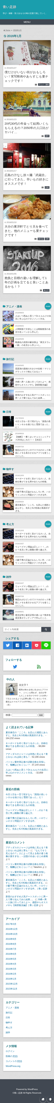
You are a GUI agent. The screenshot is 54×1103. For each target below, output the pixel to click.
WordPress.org (13, 1066)
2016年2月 (11, 974)
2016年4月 (11, 964)
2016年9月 (11, 939)
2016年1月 (17, 30)
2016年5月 (11, 959)
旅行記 (40, 239)
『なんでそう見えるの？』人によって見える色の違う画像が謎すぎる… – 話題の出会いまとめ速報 (27, 853)
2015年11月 (11, 988)
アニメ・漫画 (44, 84)
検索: (8, 715)
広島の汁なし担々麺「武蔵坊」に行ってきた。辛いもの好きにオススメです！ (27, 179)
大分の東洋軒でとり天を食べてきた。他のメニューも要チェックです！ (27, 231)
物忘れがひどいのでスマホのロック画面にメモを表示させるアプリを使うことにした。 (33, 453)
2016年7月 (11, 949)
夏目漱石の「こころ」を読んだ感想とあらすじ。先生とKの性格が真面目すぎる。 (33, 508)
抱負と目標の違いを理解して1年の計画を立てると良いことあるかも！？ (26, 282)
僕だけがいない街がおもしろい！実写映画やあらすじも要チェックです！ (26, 76)
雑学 (47, 136)
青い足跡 (9, 7)
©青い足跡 (17, 1093)
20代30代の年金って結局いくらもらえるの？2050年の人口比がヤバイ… (27, 128)
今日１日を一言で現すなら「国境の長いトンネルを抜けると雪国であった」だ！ (33, 424)
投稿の (12, 1056)
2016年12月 (12, 929)
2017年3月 (11, 924)
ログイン (10, 1051)
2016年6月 (11, 954)
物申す (9, 1022)
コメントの (14, 1061)
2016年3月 (11, 969)
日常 (47, 187)
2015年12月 (12, 984)
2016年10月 (12, 934)
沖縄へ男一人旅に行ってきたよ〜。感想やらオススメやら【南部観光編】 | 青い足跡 (27, 902)
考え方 (46, 290)
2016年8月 (11, 944)
